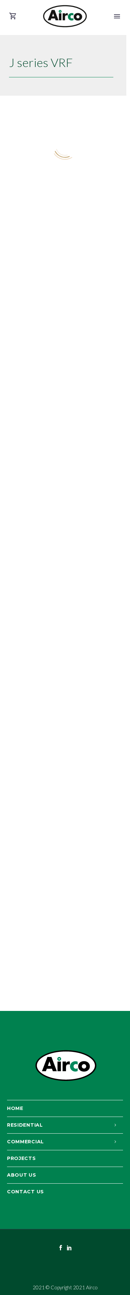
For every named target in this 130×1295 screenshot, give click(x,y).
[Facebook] (60, 1247)
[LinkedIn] (69, 1247)
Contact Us (25, 1192)
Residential (25, 1125)
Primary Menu (117, 16)
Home (15, 1108)
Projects (21, 1158)
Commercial (25, 1142)
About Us (21, 1175)
